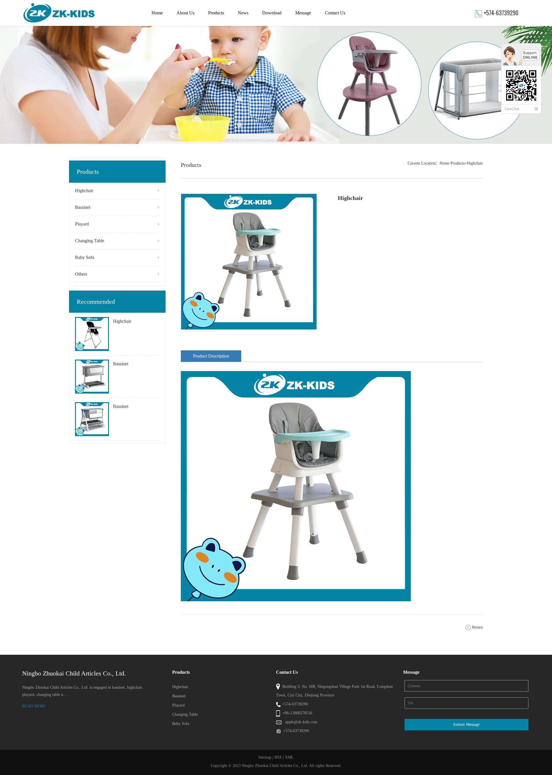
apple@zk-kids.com (301, 722)
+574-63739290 (501, 12)
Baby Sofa (84, 257)
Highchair (84, 190)
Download (271, 12)
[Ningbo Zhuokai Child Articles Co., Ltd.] (75, 13)
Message (303, 12)
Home (157, 12)
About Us (185, 12)
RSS (278, 757)
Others (81, 274)
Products (216, 12)
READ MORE (34, 706)
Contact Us (335, 12)
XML (289, 757)
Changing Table (89, 240)
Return (477, 627)
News (243, 12)
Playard (82, 224)
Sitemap (264, 757)
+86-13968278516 (297, 713)
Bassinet (82, 207)
